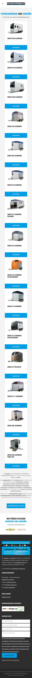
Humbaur (18, 477)
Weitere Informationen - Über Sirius (16, 506)
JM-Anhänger (7, 671)
